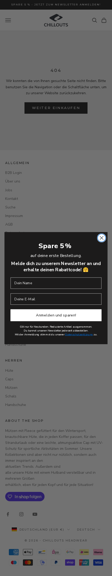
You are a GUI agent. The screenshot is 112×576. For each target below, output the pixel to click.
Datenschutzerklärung (79, 334)
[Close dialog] (102, 238)
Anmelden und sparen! (56, 315)
